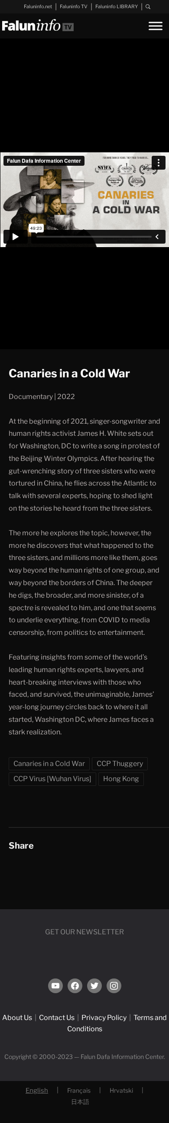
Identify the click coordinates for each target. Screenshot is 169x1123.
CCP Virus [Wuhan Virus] (52, 779)
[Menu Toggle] (155, 26)
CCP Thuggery (120, 763)
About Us (17, 1018)
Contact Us (57, 1018)
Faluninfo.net (38, 6)
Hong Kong (121, 779)
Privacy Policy (104, 1018)
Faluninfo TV (74, 6)
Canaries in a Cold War (49, 763)
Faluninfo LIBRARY (116, 6)
